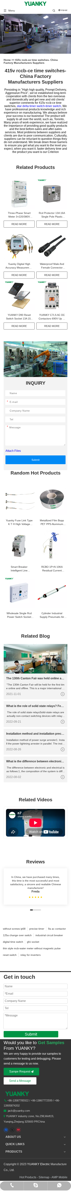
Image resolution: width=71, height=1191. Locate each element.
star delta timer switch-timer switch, (39, 106)
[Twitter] (12, 1130)
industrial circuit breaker (49, 935)
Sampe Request (20, 1071)
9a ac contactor (57, 928)
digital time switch (13, 941)
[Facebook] (6, 1130)
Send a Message (20, 1080)
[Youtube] (18, 1130)
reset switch (10, 954)
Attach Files (13, 450)
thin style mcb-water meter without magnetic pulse (32, 948)
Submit (35, 459)
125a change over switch (17, 935)
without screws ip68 (14, 928)
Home (7, 59)
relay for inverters (30, 954)
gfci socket (33, 941)
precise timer (36, 928)
